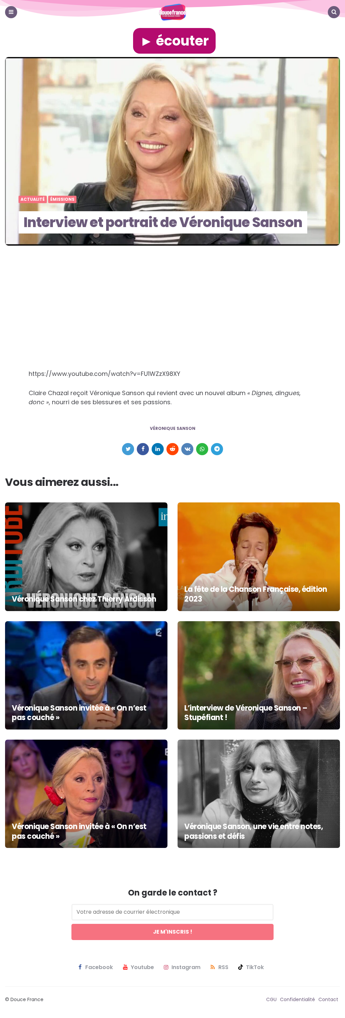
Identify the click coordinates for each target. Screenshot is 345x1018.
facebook (99, 967)
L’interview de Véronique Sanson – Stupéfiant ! (246, 713)
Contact (328, 999)
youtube (142, 967)
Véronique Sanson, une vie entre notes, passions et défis (253, 831)
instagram (185, 967)
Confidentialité (297, 999)
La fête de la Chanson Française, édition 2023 (255, 594)
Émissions (62, 199)
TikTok (255, 967)
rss (223, 967)
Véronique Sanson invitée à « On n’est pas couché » (79, 713)
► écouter (174, 40)
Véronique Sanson (172, 428)
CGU (271, 999)
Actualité (33, 199)
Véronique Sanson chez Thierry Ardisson (84, 599)
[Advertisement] (173, 319)
